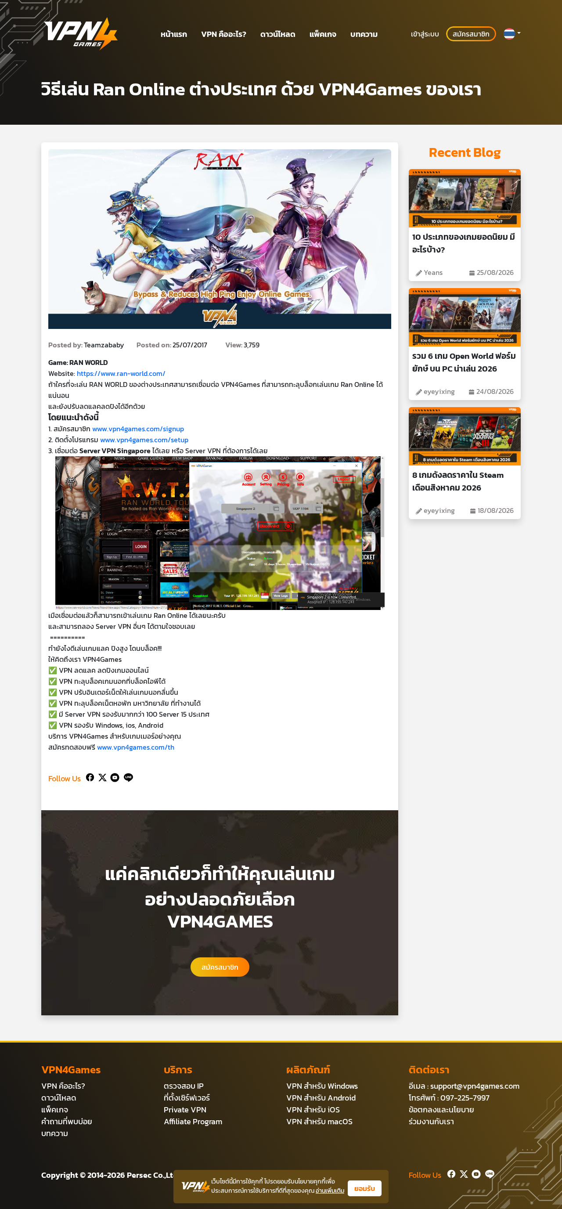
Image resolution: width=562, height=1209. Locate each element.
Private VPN (185, 1109)
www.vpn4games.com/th (135, 747)
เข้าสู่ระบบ (425, 34)
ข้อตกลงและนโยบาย (441, 1109)
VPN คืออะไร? (223, 34)
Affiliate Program (193, 1121)
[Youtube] (113, 777)
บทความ (364, 34)
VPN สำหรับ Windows (322, 1086)
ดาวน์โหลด (277, 34)
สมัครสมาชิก (471, 34)
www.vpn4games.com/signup (138, 428)
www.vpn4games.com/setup (143, 439)
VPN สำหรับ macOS (319, 1121)
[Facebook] (89, 777)
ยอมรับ (364, 1188)
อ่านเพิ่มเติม (330, 1190)
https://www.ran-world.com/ (121, 373)
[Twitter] (101, 777)
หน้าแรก (174, 34)
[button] (512, 34)
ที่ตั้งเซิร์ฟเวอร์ (187, 1098)
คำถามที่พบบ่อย (66, 1121)
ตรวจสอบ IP (184, 1086)
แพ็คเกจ (323, 34)
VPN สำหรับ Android (321, 1098)
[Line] (126, 777)
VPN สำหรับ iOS (313, 1109)
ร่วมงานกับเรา (431, 1121)
